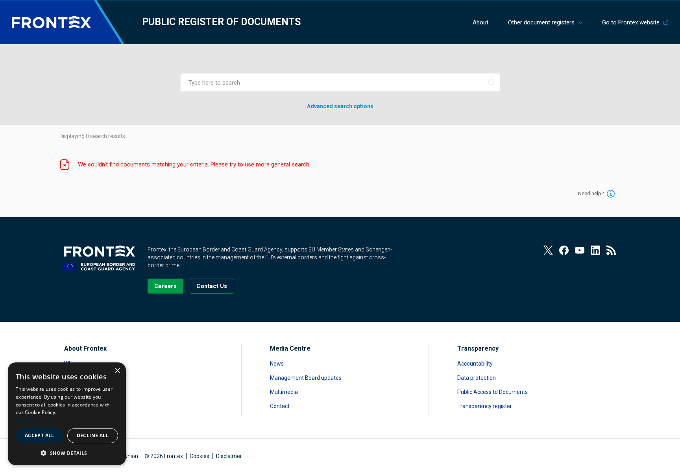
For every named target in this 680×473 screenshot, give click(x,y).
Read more (28, 420)
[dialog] (67, 413)
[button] (67, 452)
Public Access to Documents (492, 392)
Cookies (199, 456)
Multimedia (284, 392)
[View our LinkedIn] (595, 250)
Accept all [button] (39, 435)
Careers (74, 406)
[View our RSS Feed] (611, 250)
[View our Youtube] (579, 250)
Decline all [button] (93, 435)
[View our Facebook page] (564, 250)
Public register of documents (221, 22)
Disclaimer (229, 456)
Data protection (476, 378)
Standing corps (83, 378)
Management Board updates (306, 378)
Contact (280, 406)
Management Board (89, 392)
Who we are (78, 363)
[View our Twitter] (548, 250)
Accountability (475, 363)
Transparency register (484, 406)
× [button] (117, 371)
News (277, 363)
